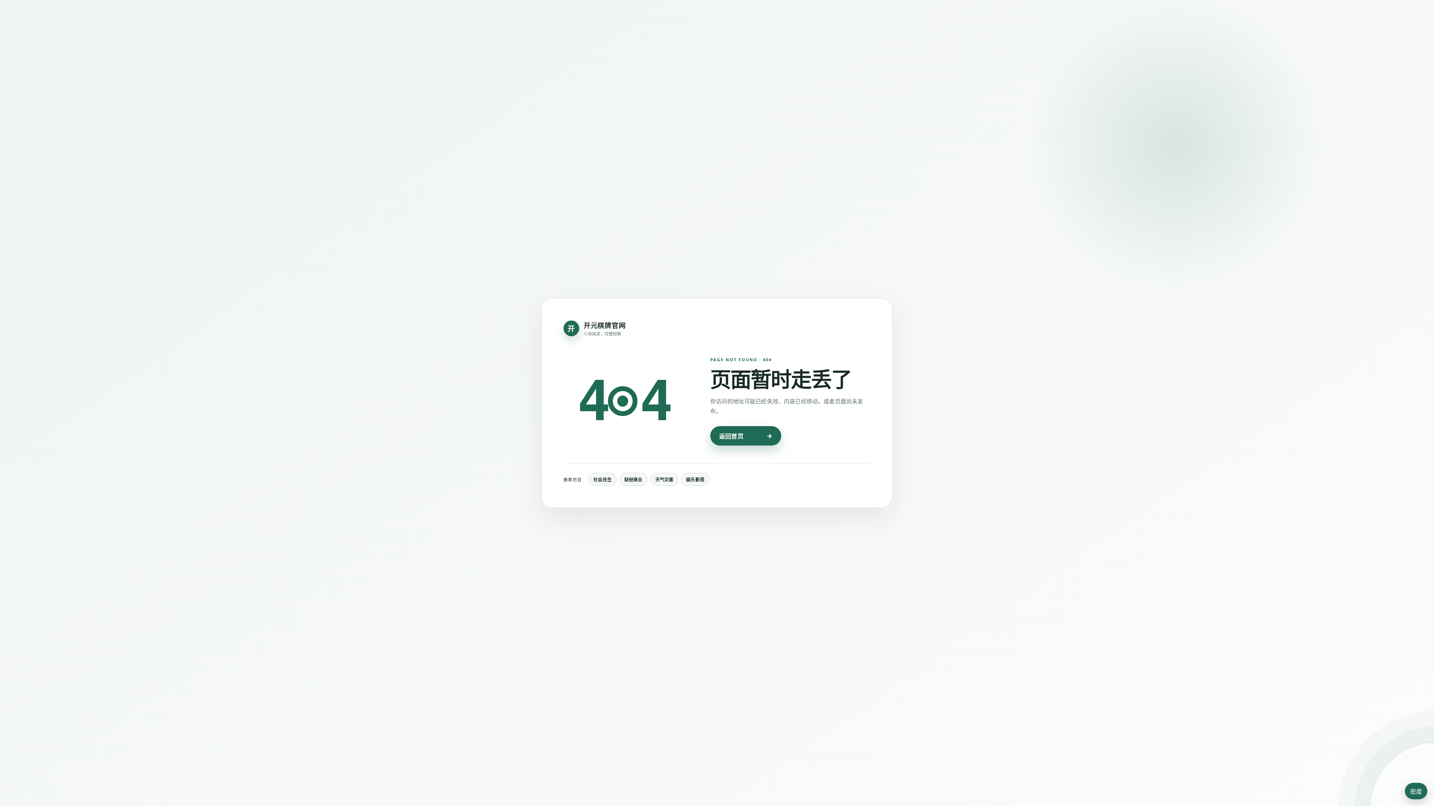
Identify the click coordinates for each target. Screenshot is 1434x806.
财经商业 (633, 479)
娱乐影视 (695, 479)
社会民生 (602, 479)
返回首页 (731, 436)
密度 (1416, 791)
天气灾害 (664, 479)
